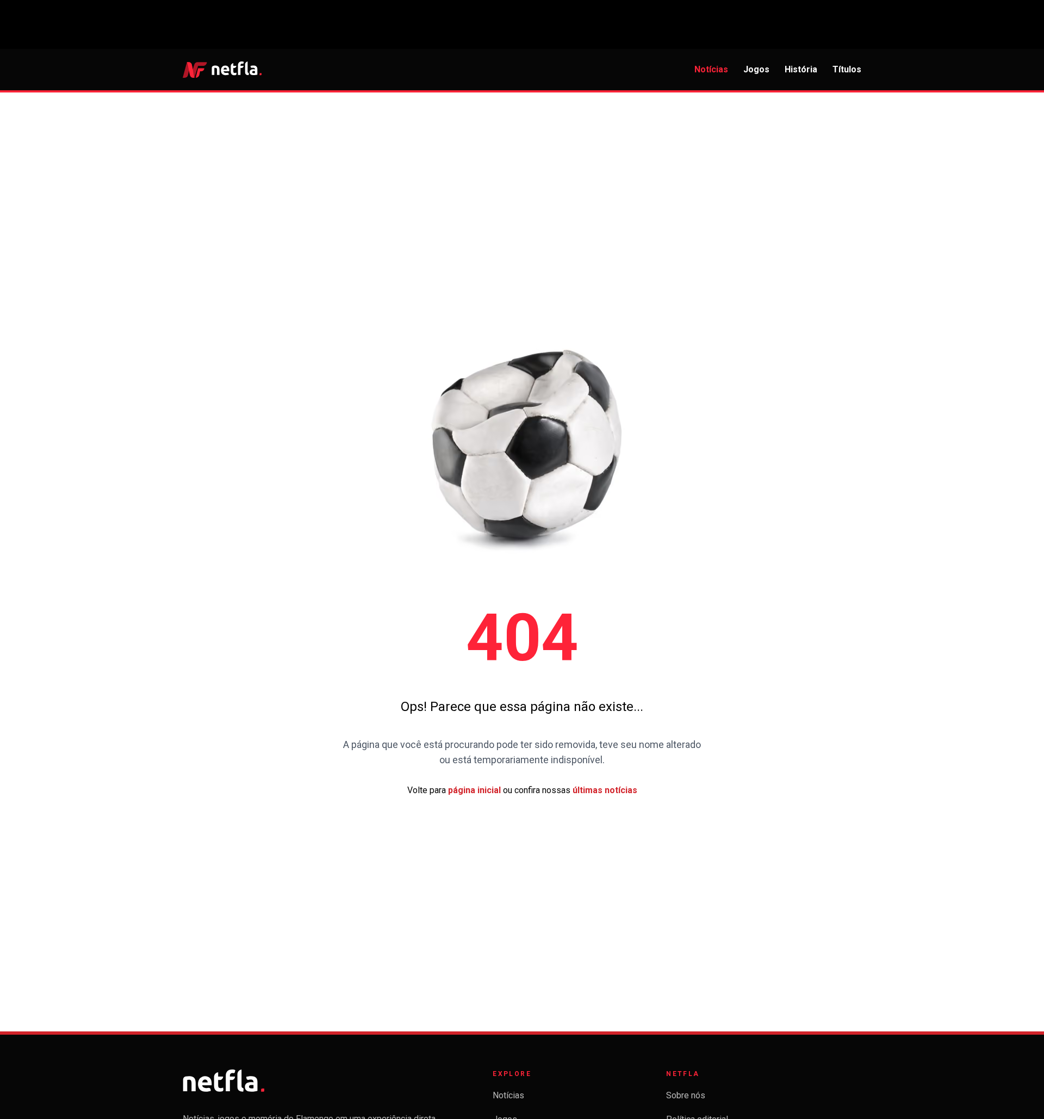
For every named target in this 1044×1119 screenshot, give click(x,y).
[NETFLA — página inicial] (222, 69)
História (801, 69)
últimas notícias (605, 790)
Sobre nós (685, 1095)
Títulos (846, 69)
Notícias (711, 69)
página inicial (474, 790)
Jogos (756, 69)
